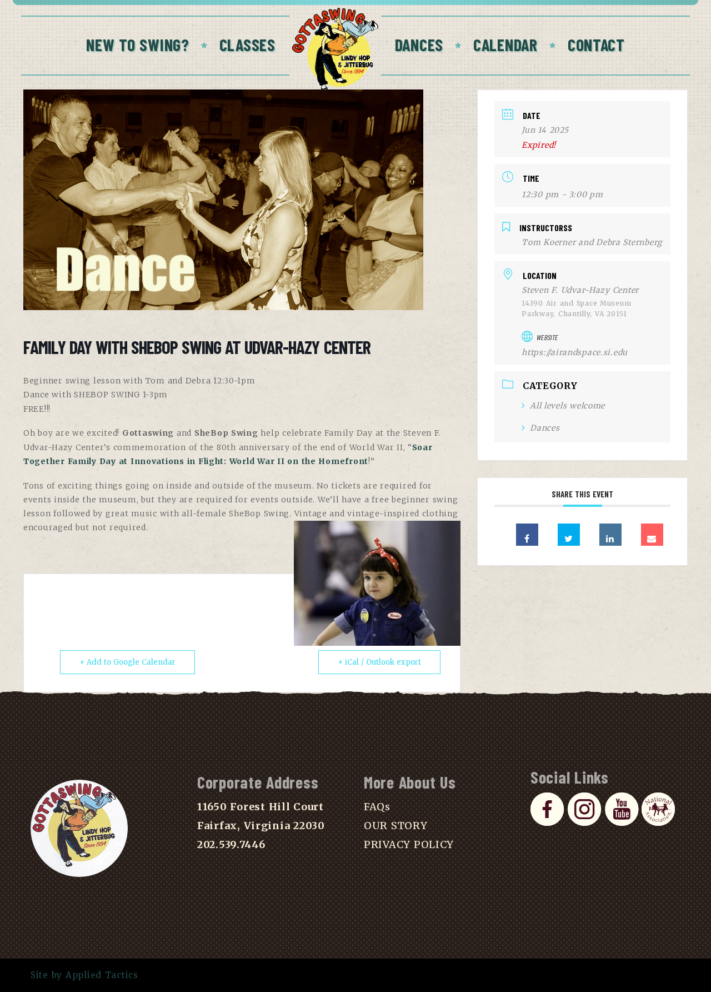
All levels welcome (567, 406)
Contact (596, 44)
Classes (247, 44)
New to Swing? (137, 44)
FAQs (377, 806)
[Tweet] (569, 535)
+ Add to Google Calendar (127, 662)
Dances (419, 44)
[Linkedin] (610, 535)
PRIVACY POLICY (409, 844)
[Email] (652, 535)
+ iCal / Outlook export (379, 662)
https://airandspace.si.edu (575, 352)
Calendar (505, 44)
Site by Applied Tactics (84, 975)
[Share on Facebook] (527, 535)
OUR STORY (396, 825)
